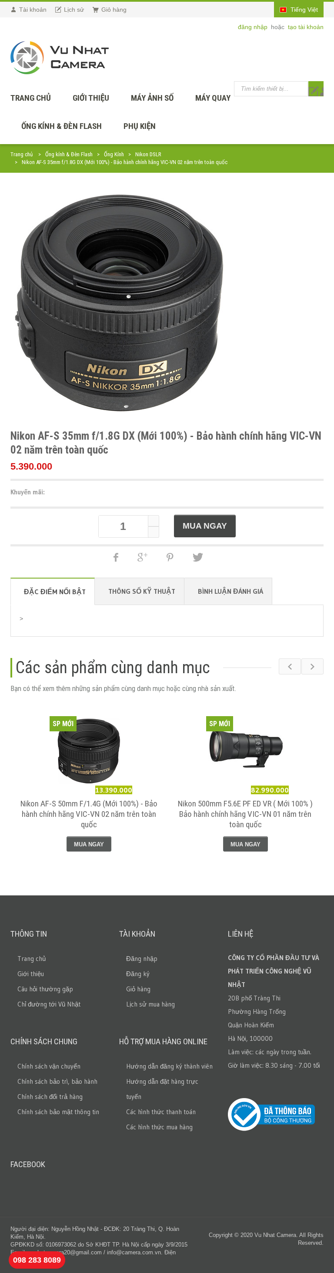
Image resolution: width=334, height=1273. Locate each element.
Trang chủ (21, 154)
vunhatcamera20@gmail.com (65, 1252)
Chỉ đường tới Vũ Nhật (48, 1004)
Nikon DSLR (148, 154)
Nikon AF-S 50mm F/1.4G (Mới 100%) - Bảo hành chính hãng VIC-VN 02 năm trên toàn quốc (88, 814)
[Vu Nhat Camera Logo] (59, 57)
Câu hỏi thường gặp (45, 989)
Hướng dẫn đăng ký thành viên (169, 1066)
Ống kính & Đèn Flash (61, 126)
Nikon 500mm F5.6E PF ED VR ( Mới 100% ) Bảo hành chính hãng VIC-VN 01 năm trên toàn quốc (245, 814)
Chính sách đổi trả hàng (50, 1096)
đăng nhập (253, 26)
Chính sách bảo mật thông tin (58, 1112)
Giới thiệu (91, 98)
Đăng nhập (141, 958)
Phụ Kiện (140, 126)
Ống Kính (114, 154)
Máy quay (212, 98)
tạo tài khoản (306, 26)
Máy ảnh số (152, 98)
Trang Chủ (30, 98)
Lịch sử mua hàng (150, 1004)
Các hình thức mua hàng (159, 1127)
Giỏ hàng (138, 989)
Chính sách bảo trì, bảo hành (57, 1081)
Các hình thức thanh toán (161, 1112)
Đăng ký (138, 974)
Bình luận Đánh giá (230, 591)
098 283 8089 (37, 1260)
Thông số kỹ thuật (141, 591)
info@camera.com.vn (134, 1252)
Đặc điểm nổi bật (55, 591)
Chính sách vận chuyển (48, 1066)
